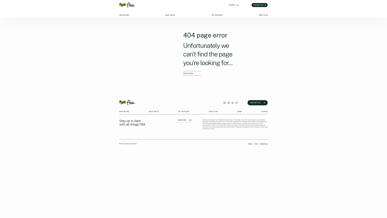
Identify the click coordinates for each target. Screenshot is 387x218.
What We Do (170, 15)
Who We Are (124, 15)
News (239, 111)
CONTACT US (255, 102)
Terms (256, 144)
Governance (264, 144)
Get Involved (217, 15)
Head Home (188, 73)
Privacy (250, 144)
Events (264, 111)
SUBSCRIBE (181, 120)
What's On (263, 15)
